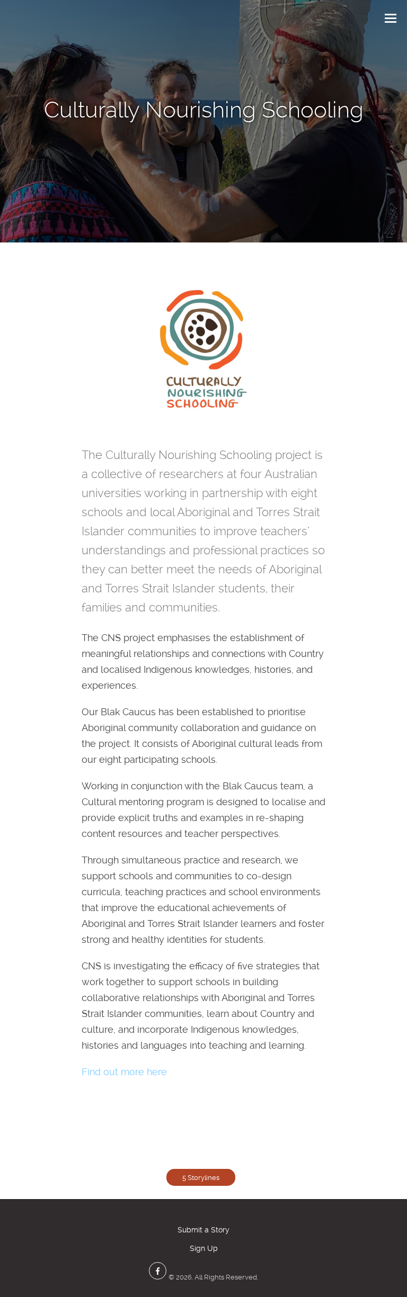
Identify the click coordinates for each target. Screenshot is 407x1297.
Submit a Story (203, 1230)
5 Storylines (200, 1178)
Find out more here (124, 1071)
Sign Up (204, 1248)
